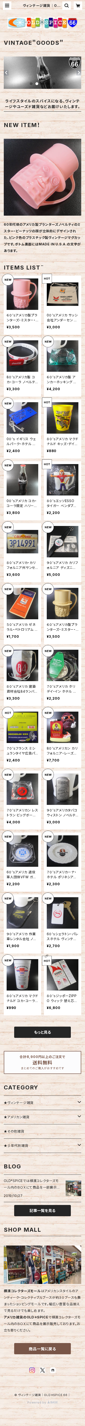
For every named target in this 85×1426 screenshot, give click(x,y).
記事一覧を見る (42, 1210)
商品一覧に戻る (42, 1349)
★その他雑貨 (14, 1131)
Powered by (37, 1402)
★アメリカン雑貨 (16, 1117)
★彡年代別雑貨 (16, 1146)
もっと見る (42, 1032)
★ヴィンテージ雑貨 (19, 1103)
